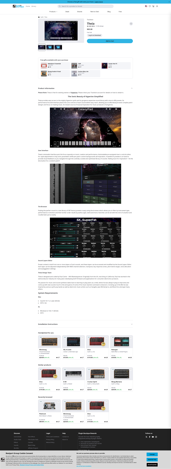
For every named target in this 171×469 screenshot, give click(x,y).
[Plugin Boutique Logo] (18, 6)
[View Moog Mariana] (121, 373)
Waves (50, 416)
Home (28, 6)
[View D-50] (73, 373)
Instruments (17, 437)
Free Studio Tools (33, 439)
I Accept (152, 454)
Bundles (16, 448)
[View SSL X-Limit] (73, 341)
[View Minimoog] (49, 341)
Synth (42, 17)
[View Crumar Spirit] (97, 373)
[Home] (39, 17)
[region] (85, 459)
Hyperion (74, 93)
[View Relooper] (121, 341)
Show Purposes (152, 464)
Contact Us (65, 437)
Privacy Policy (50, 439)
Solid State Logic (73, 352)
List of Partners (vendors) (84, 466)
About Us (65, 439)
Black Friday (31, 445)
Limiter (65, 352)
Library (33, 6)
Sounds (16, 445)
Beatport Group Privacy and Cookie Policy (32, 465)
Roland (70, 384)
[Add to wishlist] (131, 24)
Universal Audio (45, 353)
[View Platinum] (49, 406)
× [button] (169, 2)
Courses (30, 442)
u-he (93, 352)
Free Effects (31, 437)
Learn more (99, 2)
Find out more (82, 450)
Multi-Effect (114, 352)
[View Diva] (97, 341)
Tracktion (90, 20)
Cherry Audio (95, 384)
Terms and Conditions (52, 437)
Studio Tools (17, 439)
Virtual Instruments (44, 352)
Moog (117, 384)
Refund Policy (50, 442)
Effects (16, 442)
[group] (49, 347)
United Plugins (124, 352)
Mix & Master (42, 416)
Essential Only (152, 459)
